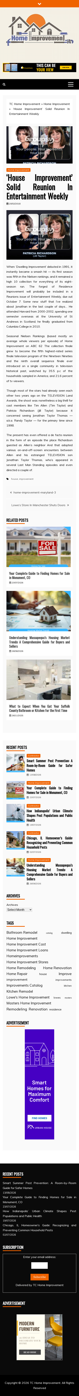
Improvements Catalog (24, 985)
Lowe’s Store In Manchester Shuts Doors (38, 505)
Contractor (33, 755)
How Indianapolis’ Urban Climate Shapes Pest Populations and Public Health (50, 815)
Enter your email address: (40, 1271)
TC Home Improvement (24, 104)
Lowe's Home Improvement (28, 997)
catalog (49, 933)
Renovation (38, 1009)
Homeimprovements (22, 956)
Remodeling (16, 1009)
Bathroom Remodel (21, 932)
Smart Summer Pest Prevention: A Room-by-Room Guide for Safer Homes (50, 765)
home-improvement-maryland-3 (35, 492)
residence (55, 1009)
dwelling (66, 932)
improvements (63, 979)
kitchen (68, 985)
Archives (12, 905)
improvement (26, 479)
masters (68, 997)
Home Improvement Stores (27, 962)
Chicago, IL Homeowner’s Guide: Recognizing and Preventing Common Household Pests (50, 842)
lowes (57, 997)
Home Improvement (57, 104)
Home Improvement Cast (26, 944)
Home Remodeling (21, 968)
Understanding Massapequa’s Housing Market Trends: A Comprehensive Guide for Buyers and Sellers (39, 642)
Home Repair (16, 974)
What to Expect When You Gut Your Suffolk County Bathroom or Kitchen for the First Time (39, 708)
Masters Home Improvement (28, 1003)
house (14, 479)
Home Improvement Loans (27, 950)
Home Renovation (57, 968)
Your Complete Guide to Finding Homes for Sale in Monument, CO (39, 575)
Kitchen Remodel (19, 991)
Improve (65, 974)
